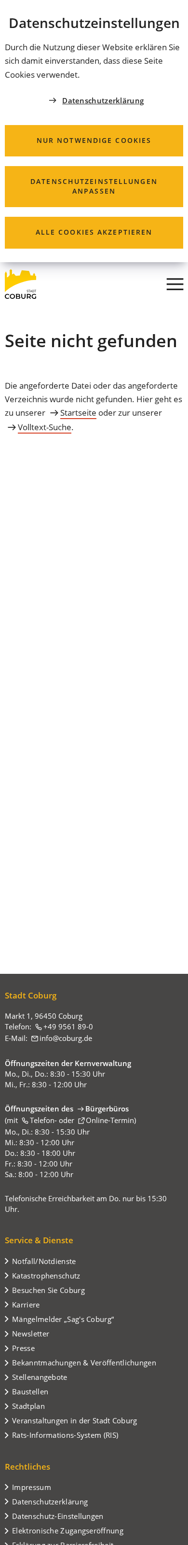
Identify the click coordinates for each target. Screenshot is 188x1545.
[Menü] (175, 283)
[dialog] (94, 131)
